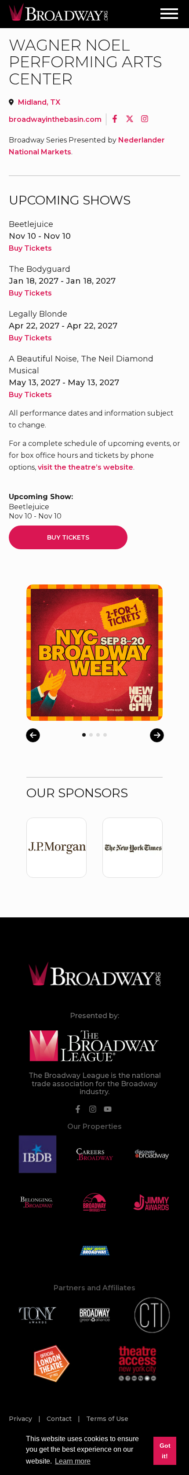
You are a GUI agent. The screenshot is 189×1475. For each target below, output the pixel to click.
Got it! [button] (165, 1451)
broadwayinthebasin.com (55, 119)
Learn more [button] (73, 1461)
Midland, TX (39, 102)
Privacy (21, 1419)
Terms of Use (107, 1419)
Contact (60, 1419)
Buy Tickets (30, 248)
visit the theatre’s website (85, 467)
